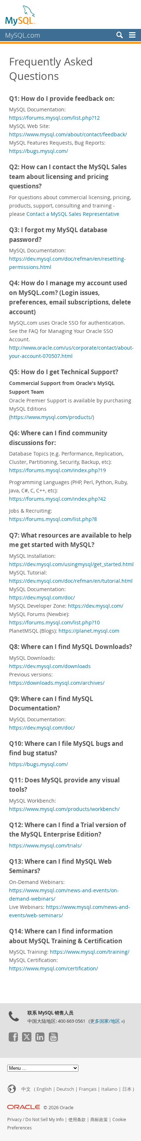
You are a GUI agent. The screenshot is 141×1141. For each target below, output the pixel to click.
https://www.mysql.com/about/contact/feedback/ (68, 134)
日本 (127, 1089)
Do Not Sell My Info (44, 1119)
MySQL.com (22, 35)
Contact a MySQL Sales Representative (72, 213)
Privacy (14, 1119)
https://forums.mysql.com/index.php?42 (57, 498)
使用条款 (77, 1119)
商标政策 (99, 1119)
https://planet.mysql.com (89, 630)
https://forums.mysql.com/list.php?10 (54, 622)
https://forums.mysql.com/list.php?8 (53, 519)
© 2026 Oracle (58, 1107)
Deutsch (65, 1089)
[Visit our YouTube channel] (53, 1039)
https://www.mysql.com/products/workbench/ (64, 808)
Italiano (109, 1089)
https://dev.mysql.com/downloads (50, 666)
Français (88, 1089)
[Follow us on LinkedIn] (40, 1039)
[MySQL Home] (20, 15)
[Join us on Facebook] (13, 1039)
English (44, 1089)
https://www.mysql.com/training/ (89, 951)
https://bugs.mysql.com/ (38, 151)
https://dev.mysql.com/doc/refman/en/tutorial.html (71, 580)
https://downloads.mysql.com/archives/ (56, 682)
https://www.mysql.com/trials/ (45, 845)
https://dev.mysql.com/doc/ (42, 597)
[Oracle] (23, 1107)
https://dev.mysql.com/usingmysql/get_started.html (71, 564)
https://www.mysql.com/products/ (51, 417)
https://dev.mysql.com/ (95, 605)
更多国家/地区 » (106, 1021)
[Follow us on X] (26, 1039)
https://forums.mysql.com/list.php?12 (54, 117)
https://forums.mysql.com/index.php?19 (57, 470)
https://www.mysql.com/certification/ (53, 968)
